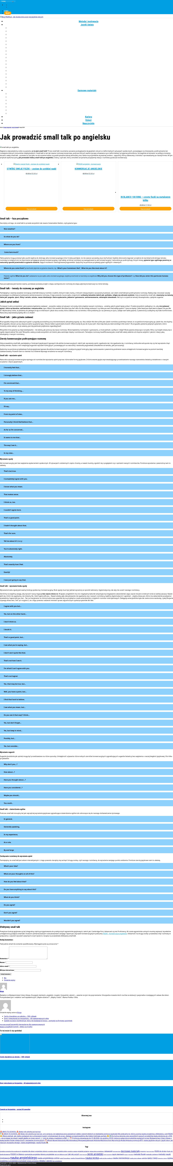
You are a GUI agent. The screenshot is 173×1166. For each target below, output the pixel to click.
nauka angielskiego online (48, 1158)
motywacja (5, 1158)
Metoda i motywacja (88, 21)
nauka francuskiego (65, 1158)
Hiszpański (90, 41)
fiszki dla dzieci (150, 1151)
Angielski (90, 28)
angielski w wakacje (72, 1151)
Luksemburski (90, 54)
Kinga (19, 1012)
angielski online (62, 1151)
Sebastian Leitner (162, 1158)
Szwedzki (90, 74)
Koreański (90, 51)
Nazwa (3, 962)
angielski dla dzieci (28, 1151)
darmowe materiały (130, 1151)
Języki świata (87, 24)
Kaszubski (90, 47)
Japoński (90, 44)
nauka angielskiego (23, 1158)
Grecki (90, 37)
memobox (130, 1154)
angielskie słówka (52, 1151)
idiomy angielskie (47, 1154)
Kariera (88, 116)
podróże (144, 1158)
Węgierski (90, 80)
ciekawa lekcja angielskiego (97, 1151)
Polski (91, 64)
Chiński (90, 31)
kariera (126, 1154)
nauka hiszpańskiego (78, 1158)
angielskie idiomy (41, 1151)
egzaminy (143, 1151)
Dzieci (88, 120)
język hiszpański (108, 1154)
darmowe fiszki (116, 1151)
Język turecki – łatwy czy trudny (16, 1027)
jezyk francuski (83, 1154)
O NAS (6, 11)
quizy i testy (152, 1158)
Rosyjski (90, 70)
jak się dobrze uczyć (61, 1154)
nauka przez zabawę (135, 1158)
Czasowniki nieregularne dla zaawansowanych (22, 1024)
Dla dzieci (90, 113)
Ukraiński (90, 77)
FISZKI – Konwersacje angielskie (115, 934)
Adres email (4, 966)
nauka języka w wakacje (105, 1158)
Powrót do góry (5, 1165)
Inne (91, 87)
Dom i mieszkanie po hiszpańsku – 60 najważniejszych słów (26, 1018)
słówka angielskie (33, 1161)
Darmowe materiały (87, 90)
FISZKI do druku (160, 1151)
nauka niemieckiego (121, 1158)
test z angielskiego (57, 1161)
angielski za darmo (83, 1151)
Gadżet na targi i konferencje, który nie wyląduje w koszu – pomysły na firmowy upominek (38, 1021)
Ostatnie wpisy (9, 980)
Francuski (90, 34)
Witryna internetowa (7, 970)
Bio (5, 978)
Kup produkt (31, 209)
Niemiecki (90, 57)
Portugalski (90, 67)
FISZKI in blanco (17, 1154)
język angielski (95, 1154)
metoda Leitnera (152, 1154)
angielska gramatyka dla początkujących (10, 1151)
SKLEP (8, 13)
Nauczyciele (88, 123)
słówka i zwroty (45, 1161)
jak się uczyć (73, 1154)
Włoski (90, 84)
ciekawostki (108, 1151)
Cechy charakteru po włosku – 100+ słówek (20, 1016)
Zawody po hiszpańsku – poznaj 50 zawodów (15, 1109)
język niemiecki (118, 1154)
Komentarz (4, 959)
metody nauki (164, 1154)
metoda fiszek (140, 1154)
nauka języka (92, 1157)
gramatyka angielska (32, 1154)
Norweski (90, 61)
